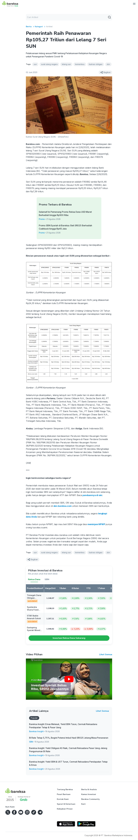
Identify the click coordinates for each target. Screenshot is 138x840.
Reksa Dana (34, 579)
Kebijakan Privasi (65, 809)
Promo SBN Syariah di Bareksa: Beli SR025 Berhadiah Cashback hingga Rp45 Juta (65, 227)
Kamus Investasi (88, 794)
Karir (83, 804)
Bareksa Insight (36, 731)
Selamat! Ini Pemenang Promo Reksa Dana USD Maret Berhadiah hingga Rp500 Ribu (65, 213)
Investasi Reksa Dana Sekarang (69, 638)
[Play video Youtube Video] (69, 679)
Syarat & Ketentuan (66, 804)
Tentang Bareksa (65, 789)
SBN (47, 579)
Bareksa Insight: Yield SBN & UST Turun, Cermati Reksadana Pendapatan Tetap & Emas (68, 763)
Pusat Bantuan (63, 794)
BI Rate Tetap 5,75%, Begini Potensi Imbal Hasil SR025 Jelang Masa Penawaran (68, 737)
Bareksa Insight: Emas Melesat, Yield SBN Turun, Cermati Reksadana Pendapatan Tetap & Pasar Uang (63, 726)
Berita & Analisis (89, 789)
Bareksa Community (90, 799)
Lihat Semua (105, 654)
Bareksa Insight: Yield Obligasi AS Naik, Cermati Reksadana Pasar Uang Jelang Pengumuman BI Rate (68, 750)
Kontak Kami (63, 799)
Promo (42, 219)
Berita (29, 26)
